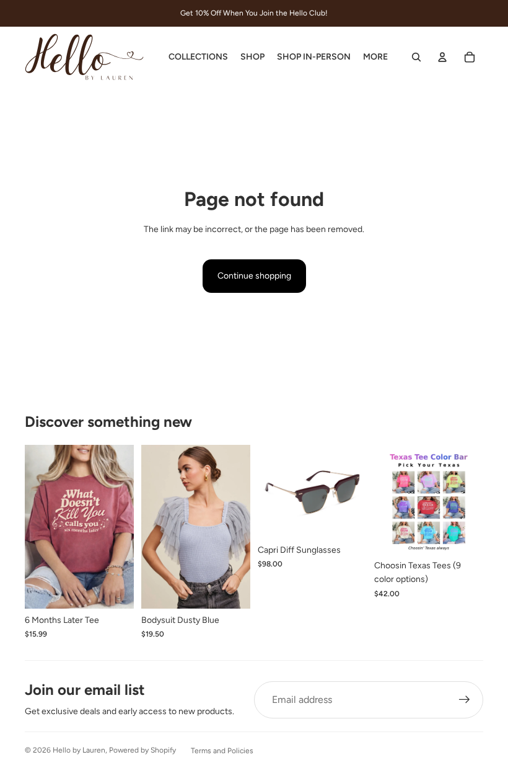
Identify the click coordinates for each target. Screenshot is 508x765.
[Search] (416, 57)
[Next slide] (236, 526)
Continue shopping (254, 276)
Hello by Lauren (79, 750)
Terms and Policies (222, 750)
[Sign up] (465, 700)
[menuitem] (375, 57)
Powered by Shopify (142, 750)
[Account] (442, 57)
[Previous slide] (155, 526)
